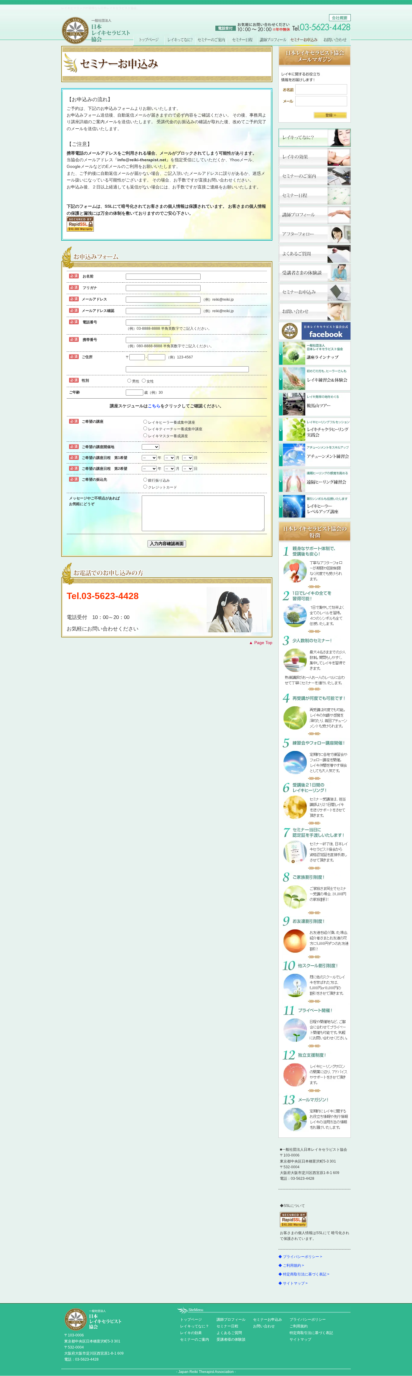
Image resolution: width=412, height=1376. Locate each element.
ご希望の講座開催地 (98, 447)
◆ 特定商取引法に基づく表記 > (303, 1274)
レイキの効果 (314, 157)
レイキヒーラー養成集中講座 (171, 422)
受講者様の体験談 (231, 1339)
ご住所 (87, 357)
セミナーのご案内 (211, 40)
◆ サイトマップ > (293, 1283)
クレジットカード (162, 487)
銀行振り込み (159, 480)
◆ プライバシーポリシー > (300, 1257)
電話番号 (90, 322)
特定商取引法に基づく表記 (311, 1333)
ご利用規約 (299, 1326)
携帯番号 (90, 340)
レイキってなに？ (179, 40)
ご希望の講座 (92, 421)
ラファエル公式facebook (314, 331)
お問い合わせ (335, 40)
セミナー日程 (242, 40)
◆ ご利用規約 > (291, 1265)
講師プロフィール (273, 40)
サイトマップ (300, 1339)
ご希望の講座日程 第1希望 (104, 458)
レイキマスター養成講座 (168, 436)
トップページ (148, 40)
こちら (154, 405)
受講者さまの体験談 (314, 273)
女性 (150, 381)
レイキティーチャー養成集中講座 (175, 429)
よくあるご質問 (314, 254)
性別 (85, 380)
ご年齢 (74, 392)
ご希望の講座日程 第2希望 (104, 469)
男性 (135, 381)
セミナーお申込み (314, 292)
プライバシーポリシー (308, 1319)
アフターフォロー (314, 234)
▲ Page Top (260, 642)
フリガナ (90, 288)
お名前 (88, 276)
